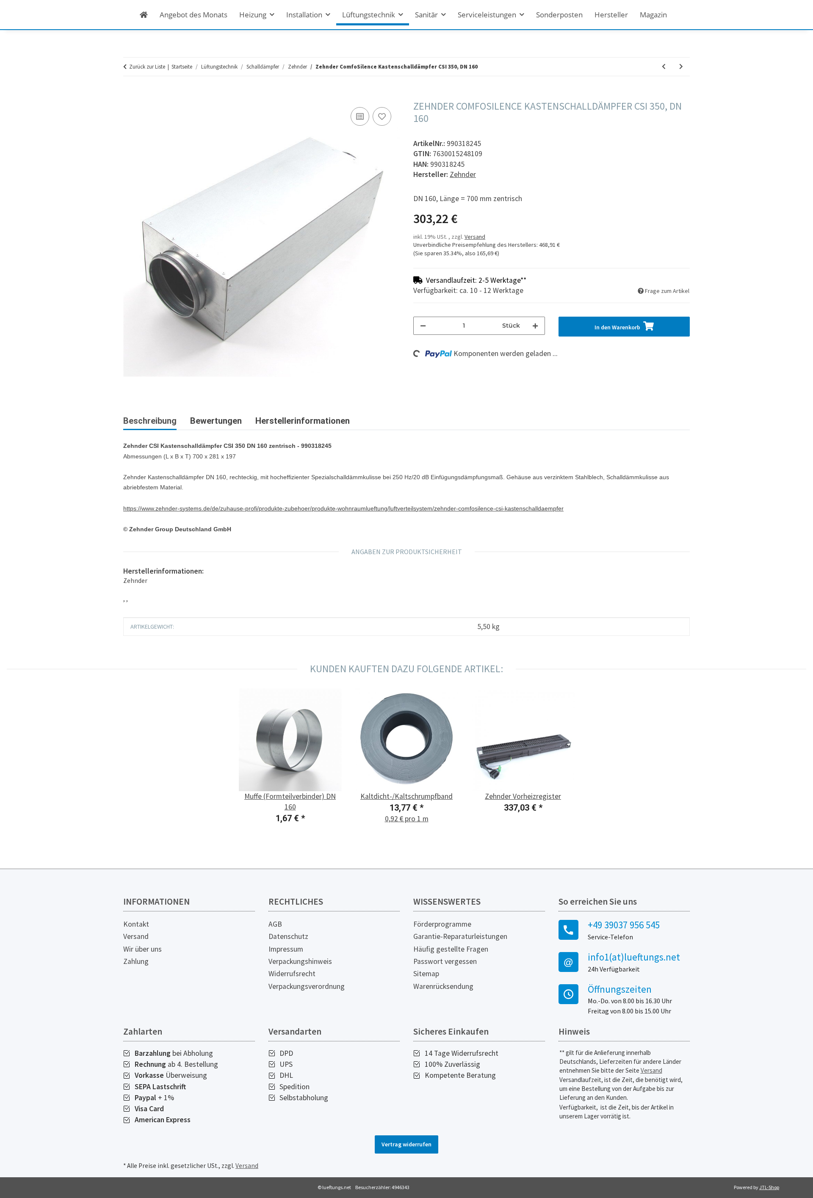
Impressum (285, 949)
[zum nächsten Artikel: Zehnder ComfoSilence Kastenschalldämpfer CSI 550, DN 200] (681, 67)
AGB (275, 924)
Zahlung (136, 961)
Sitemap (426, 973)
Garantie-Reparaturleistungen (460, 936)
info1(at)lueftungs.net (634, 957)
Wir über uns (142, 949)
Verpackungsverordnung (306, 986)
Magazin (653, 14)
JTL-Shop (769, 1187)
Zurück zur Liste (147, 66)
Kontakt (136, 924)
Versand (475, 236)
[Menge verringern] (423, 325)
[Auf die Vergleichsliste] (360, 116)
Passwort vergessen (445, 961)
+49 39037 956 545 (624, 925)
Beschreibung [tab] (150, 421)
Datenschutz (288, 936)
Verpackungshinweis (300, 961)
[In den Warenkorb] (130, 95)
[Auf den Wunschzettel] (382, 116)
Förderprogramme (442, 924)
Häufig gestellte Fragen (450, 949)
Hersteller (611, 14)
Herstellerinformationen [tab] (302, 421)
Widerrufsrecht (291, 973)
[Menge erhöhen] (535, 325)
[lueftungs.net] (144, 14)
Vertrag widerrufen (406, 1144)
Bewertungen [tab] (216, 421)
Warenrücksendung (443, 986)
